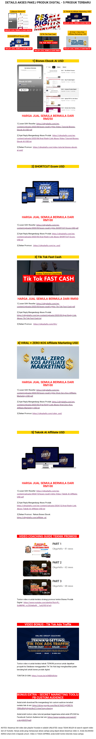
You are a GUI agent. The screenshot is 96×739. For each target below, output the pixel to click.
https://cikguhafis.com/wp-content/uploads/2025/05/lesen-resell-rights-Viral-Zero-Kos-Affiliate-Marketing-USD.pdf (47, 393)
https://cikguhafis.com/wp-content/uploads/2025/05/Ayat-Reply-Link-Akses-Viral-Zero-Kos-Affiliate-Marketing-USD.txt (46, 405)
